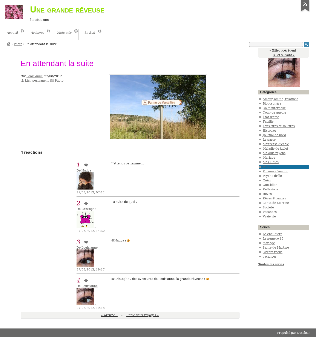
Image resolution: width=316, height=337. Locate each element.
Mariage (269, 157)
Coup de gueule (274, 112)
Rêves (267, 194)
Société (268, 207)
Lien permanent (37, 80)
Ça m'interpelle (274, 108)
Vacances (270, 212)
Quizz (267, 180)
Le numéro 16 (273, 238)
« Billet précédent (282, 50)
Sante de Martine (276, 203)
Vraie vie (269, 216)
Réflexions (270, 189)
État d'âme (271, 117)
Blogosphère (272, 103)
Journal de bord (274, 135)
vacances (269, 256)
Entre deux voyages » (142, 315)
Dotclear (303, 332)
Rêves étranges (274, 198)
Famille (268, 121)
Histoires (269, 130)
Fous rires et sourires (279, 126)
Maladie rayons (274, 153)
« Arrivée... (109, 315)
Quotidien (270, 185)
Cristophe (88, 209)
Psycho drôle (272, 176)
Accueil (9, 44)
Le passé (269, 139)
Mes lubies (271, 162)
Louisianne (34, 76)
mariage (269, 243)
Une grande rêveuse (67, 9)
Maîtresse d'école (276, 144)
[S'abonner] (305, 11)
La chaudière (272, 234)
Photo (18, 44)
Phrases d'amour (275, 171)
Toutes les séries (271, 264)
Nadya (86, 170)
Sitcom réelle (272, 252)
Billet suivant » (284, 55)
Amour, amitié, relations (280, 99)
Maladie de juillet (275, 148)
